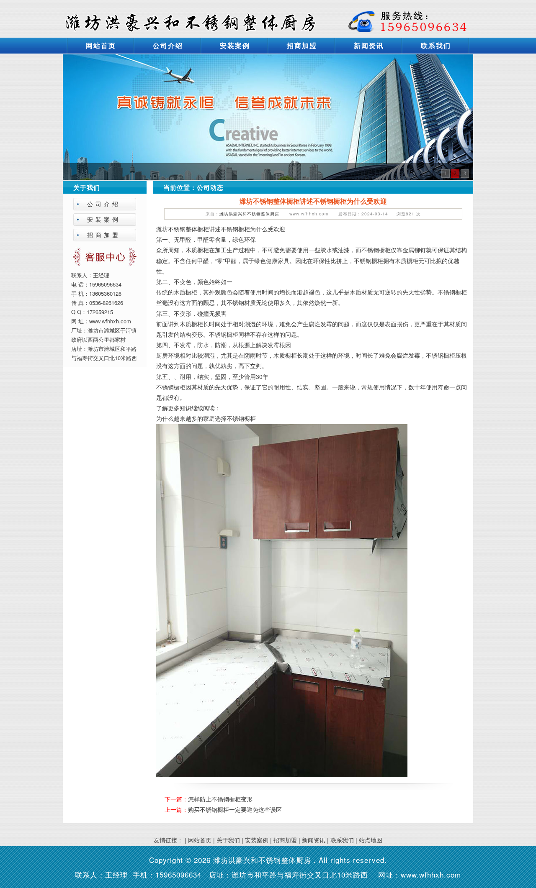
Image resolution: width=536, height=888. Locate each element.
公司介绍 (168, 45)
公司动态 (210, 187)
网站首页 (101, 45)
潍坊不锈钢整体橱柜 (182, 229)
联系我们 (436, 45)
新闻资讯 (369, 45)
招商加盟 (302, 45)
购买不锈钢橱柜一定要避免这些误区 (235, 809)
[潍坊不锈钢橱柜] (268, 116)
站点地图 (370, 840)
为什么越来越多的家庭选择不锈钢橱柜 (206, 418)
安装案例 (235, 45)
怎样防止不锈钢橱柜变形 (220, 799)
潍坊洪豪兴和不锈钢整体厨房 (249, 214)
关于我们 (228, 840)
